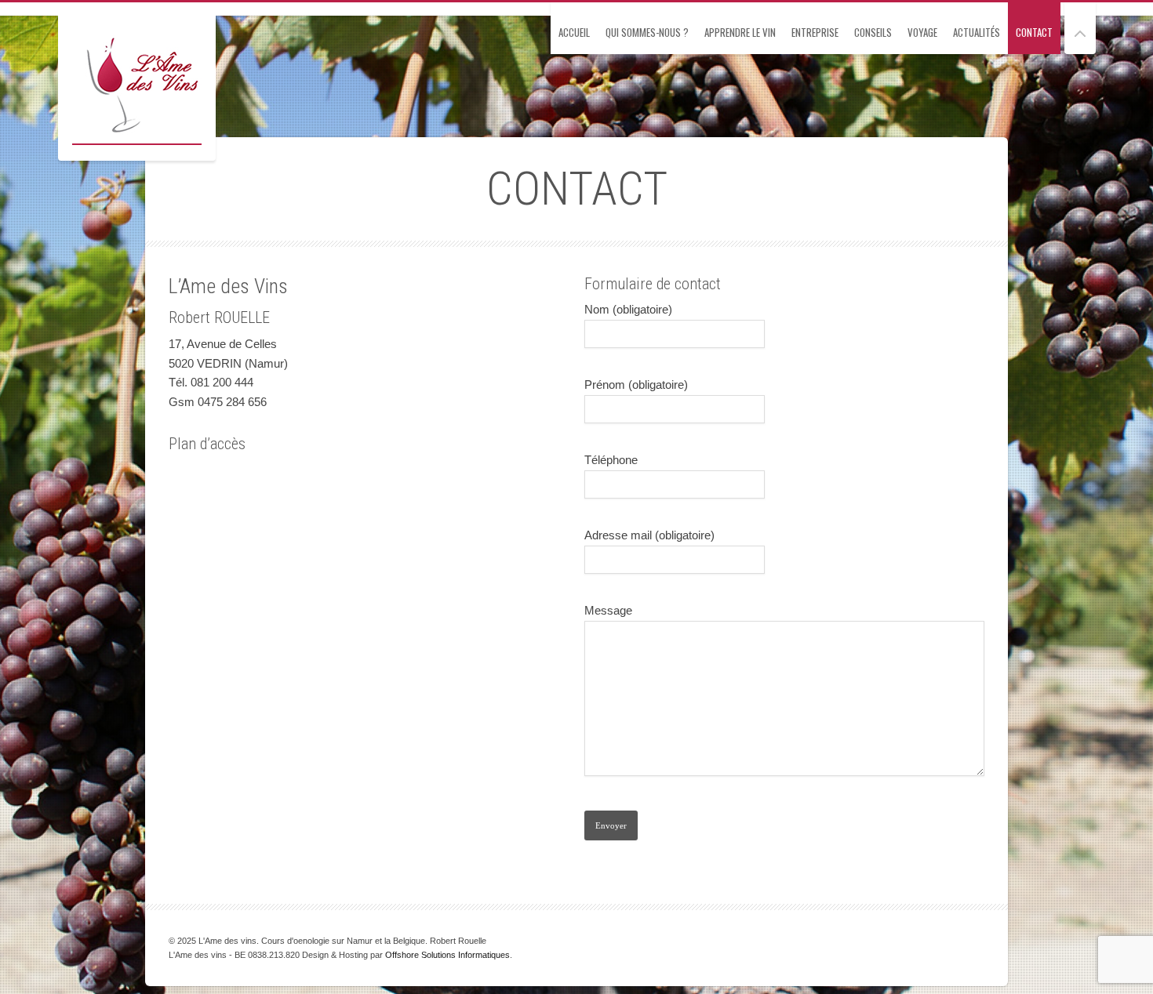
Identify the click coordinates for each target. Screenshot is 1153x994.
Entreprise (814, 32)
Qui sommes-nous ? (647, 32)
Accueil (574, 32)
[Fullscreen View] (1080, 27)
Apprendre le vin (740, 32)
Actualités (976, 32)
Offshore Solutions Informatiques (447, 955)
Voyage (922, 32)
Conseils (873, 32)
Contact (1034, 32)
